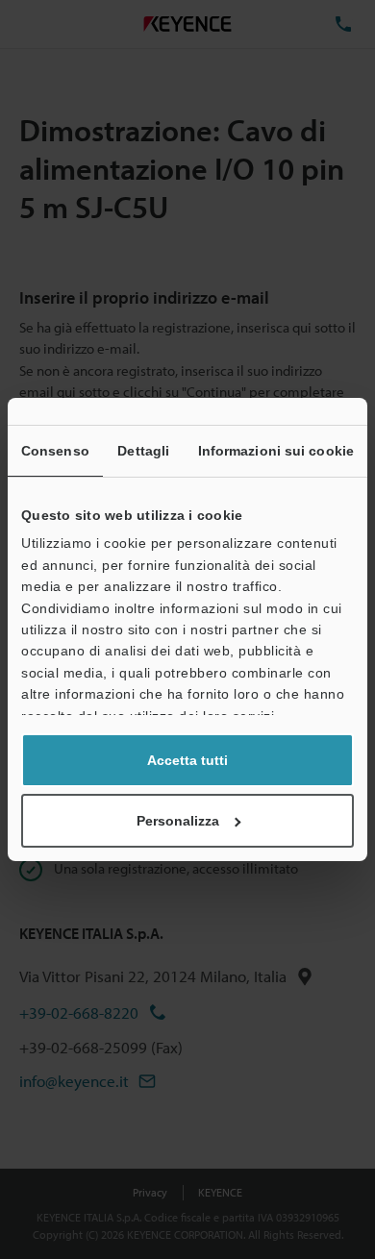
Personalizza (178, 820)
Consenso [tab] (55, 450)
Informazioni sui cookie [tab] (276, 450)
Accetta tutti (187, 760)
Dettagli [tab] (143, 450)
